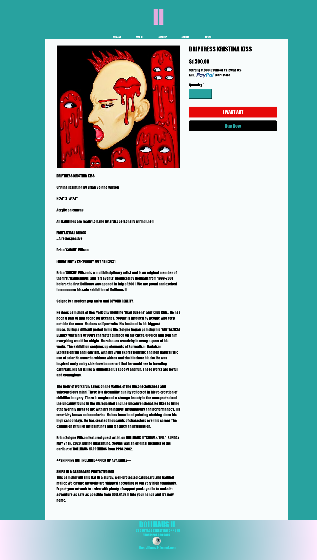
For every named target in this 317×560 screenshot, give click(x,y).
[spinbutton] (200, 93)
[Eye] (157, 541)
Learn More (222, 75)
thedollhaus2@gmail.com (157, 547)
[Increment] (208, 93)
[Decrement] (193, 93)
